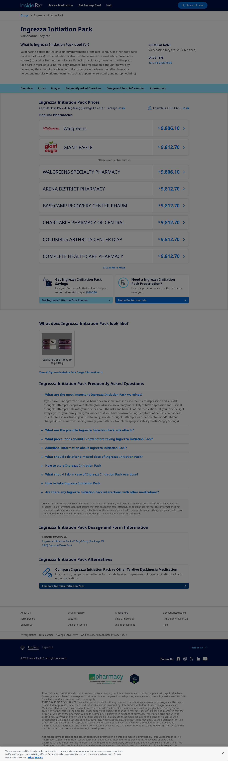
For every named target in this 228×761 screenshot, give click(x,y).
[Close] (222, 753)
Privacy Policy (35, 757)
